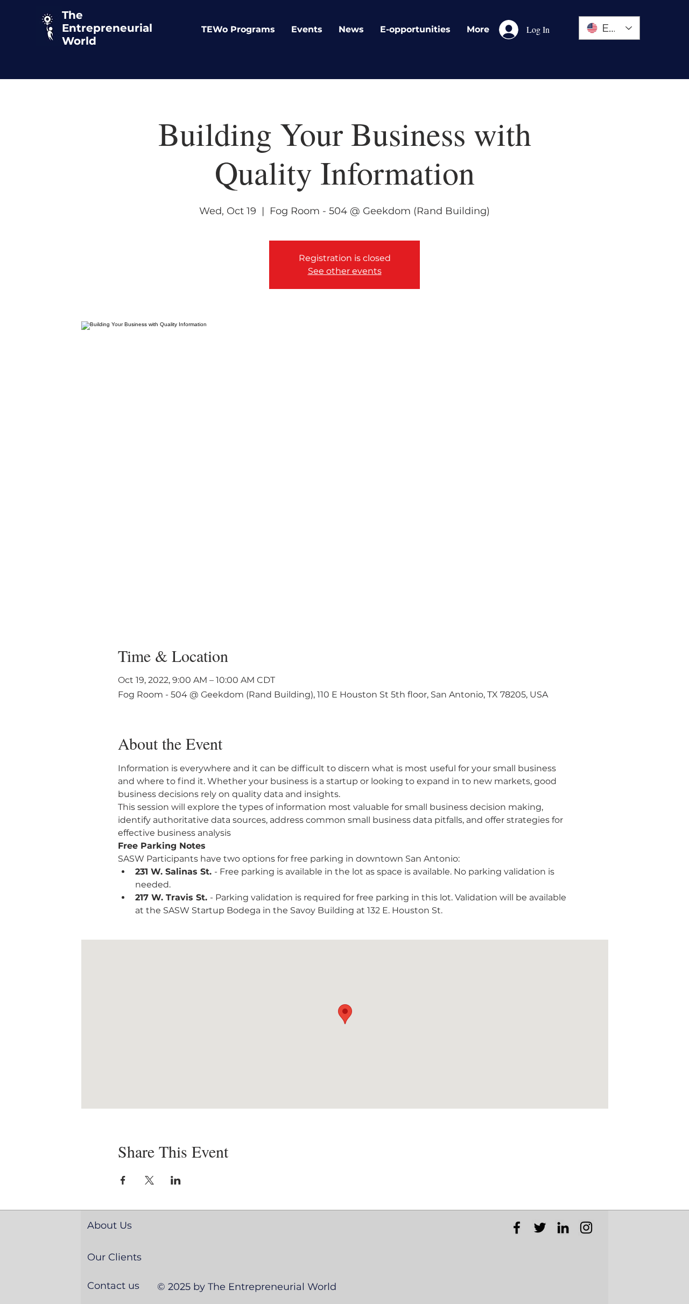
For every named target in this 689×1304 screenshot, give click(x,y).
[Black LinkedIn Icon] (563, 1228)
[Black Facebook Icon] (517, 1228)
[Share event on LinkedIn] (176, 1180)
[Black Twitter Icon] (540, 1228)
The (72, 15)
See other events (345, 271)
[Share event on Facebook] (123, 1180)
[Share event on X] (149, 1180)
